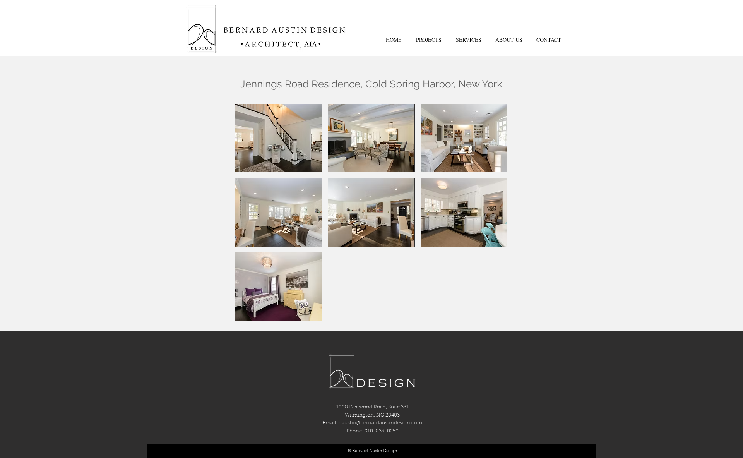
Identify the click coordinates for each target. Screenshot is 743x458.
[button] (278, 138)
